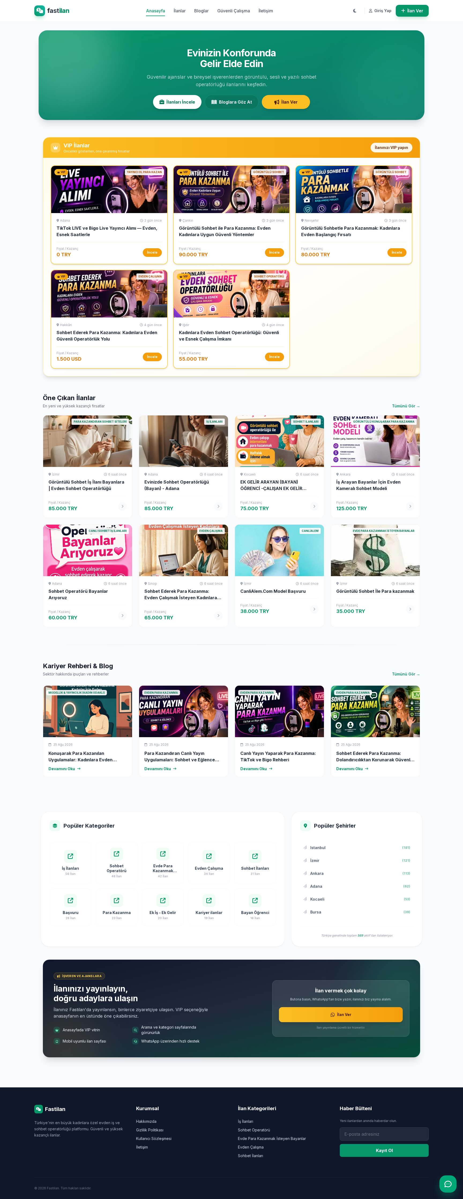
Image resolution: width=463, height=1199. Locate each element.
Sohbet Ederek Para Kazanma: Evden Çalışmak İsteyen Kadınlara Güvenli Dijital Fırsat (180, 597)
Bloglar (201, 10)
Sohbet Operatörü (254, 1130)
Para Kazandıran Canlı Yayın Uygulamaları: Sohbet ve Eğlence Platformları (179, 760)
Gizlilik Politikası (149, 1130)
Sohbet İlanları (250, 1155)
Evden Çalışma (251, 1147)
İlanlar (180, 10)
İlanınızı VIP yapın (391, 147)
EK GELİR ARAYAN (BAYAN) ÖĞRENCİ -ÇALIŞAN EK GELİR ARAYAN (271, 488)
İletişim (266, 10)
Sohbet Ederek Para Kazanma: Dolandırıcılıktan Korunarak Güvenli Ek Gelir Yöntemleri (373, 760)
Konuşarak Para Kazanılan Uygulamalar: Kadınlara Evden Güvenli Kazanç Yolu (80, 760)
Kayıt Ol (384, 1150)
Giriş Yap (382, 10)
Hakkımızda (146, 1121)
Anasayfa (155, 10)
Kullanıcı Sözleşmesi (153, 1138)
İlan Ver (415, 10)
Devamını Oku (61, 768)
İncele (152, 252)
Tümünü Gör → (406, 406)
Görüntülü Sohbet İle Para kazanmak (375, 591)
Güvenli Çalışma (233, 10)
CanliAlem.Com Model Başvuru (273, 591)
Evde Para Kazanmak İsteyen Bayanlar (272, 1138)
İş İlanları (245, 1121)
